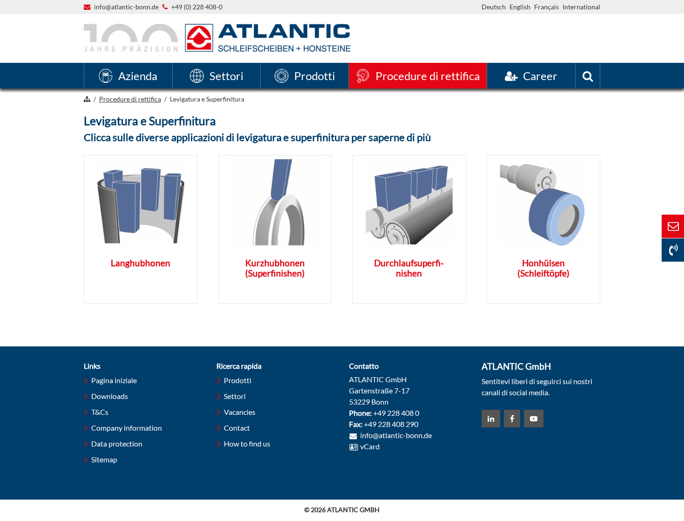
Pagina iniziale (114, 380)
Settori (235, 396)
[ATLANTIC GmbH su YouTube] (533, 418)
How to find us (247, 443)
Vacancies (239, 411)
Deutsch (494, 7)
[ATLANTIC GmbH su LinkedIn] (491, 418)
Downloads (109, 396)
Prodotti (237, 380)
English (520, 7)
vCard (370, 446)
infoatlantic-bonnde (126, 7)
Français (546, 7)
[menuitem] (128, 75)
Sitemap (104, 459)
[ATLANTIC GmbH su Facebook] (512, 418)
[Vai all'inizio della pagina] (625, 478)
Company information (126, 427)
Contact (237, 427)
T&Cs (99, 411)
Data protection (116, 443)
